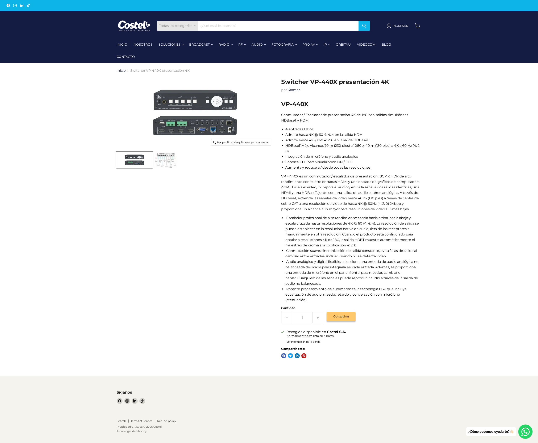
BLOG (386, 44)
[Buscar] (364, 26)
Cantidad (288, 308)
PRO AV (309, 44)
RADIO (224, 44)
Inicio (121, 71)
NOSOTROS (143, 44)
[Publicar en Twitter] (290, 355)
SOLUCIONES (170, 44)
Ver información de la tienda (303, 341)
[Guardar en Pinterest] (303, 355)
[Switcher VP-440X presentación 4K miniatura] (134, 160)
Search (121, 421)
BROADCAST (200, 44)
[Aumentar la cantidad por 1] (318, 317)
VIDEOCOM (366, 44)
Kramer (294, 90)
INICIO (122, 44)
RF (241, 44)
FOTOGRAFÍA (283, 44)
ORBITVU (343, 44)
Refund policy (166, 421)
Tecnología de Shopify (132, 431)
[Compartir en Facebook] (283, 355)
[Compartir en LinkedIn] (297, 355)
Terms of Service (142, 421)
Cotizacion (341, 316)
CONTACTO (126, 57)
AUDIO (258, 44)
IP (326, 44)
